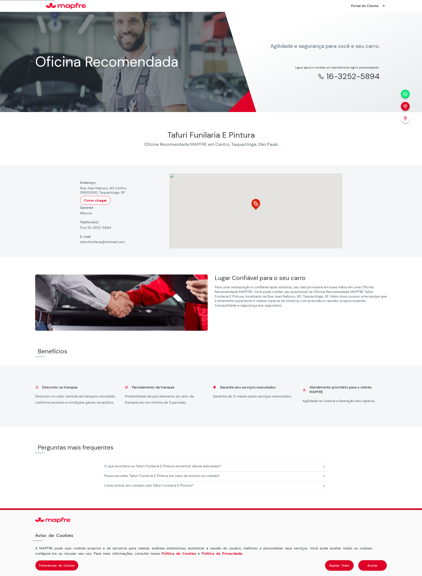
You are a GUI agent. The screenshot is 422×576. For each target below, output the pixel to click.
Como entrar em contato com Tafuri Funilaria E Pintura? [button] (148, 485)
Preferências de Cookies (57, 565)
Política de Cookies (179, 553)
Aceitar (372, 565)
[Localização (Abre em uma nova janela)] (405, 118)
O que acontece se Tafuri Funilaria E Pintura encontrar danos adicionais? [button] (162, 466)
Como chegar (95, 200)
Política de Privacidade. (222, 553)
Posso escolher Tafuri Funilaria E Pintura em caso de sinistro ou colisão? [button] (161, 475)
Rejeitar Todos (339, 565)
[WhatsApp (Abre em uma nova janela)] (405, 94)
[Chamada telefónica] (405, 106)
